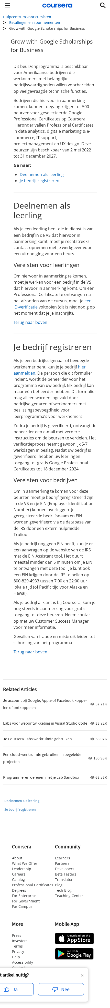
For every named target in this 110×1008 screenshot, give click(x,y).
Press (16, 935)
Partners (62, 863)
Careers (18, 874)
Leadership (21, 868)
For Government (26, 901)
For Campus (22, 906)
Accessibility (22, 962)
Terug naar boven (30, 322)
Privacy (18, 951)
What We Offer (24, 863)
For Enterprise (24, 895)
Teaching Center (69, 895)
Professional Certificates (32, 884)
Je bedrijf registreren (39, 180)
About (17, 858)
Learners (62, 858)
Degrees (19, 890)
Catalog (18, 879)
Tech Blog (63, 890)
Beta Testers (65, 874)
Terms (17, 946)
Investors (20, 940)
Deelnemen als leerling (42, 174)
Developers (64, 868)
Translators (64, 879)
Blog (58, 884)
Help (16, 956)
